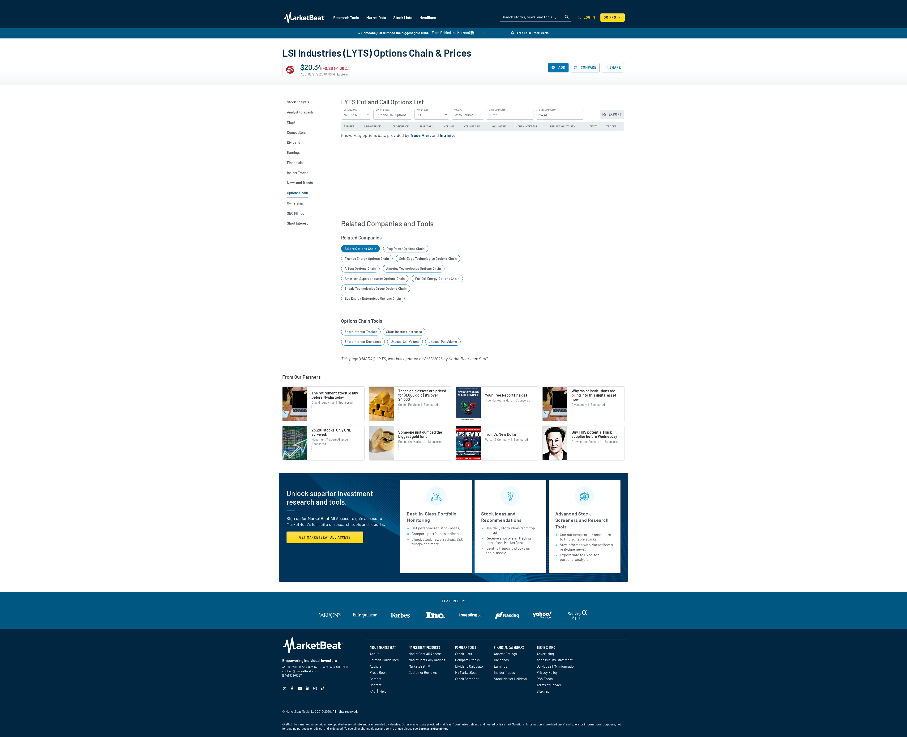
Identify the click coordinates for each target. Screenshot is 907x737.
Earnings (500, 666)
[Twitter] (285, 688)
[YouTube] (301, 688)
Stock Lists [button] (402, 17)
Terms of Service (549, 685)
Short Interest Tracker (361, 332)
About (374, 654)
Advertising (545, 654)
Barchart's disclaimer (433, 728)
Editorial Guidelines (384, 660)
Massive (394, 724)
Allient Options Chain (360, 268)
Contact (375, 685)
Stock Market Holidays (510, 679)
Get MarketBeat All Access (325, 537)
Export (615, 114)
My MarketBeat (466, 672)
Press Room (379, 672)
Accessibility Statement (555, 660)
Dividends (501, 660)
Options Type (382, 110)
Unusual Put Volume (442, 341)
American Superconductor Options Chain (375, 278)
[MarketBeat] (304, 17)
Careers (375, 679)
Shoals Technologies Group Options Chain (376, 288)
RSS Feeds (545, 679)
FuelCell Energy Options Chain (437, 278)
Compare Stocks (467, 660)
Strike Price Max (547, 110)
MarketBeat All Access (425, 654)
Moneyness (422, 110)
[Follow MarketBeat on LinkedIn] (308, 688)
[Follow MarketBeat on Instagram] (316, 688)
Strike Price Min (497, 110)
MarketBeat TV (419, 666)
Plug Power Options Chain (406, 249)
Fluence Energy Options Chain (367, 258)
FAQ (372, 691)
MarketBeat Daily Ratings (427, 660)
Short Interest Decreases (363, 341)
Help (383, 691)
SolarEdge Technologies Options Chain (428, 258)
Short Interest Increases (404, 332)
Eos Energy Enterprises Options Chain (373, 298)
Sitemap (543, 691)
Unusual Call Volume (405, 341)
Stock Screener (467, 679)
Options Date (350, 110)
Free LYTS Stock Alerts (532, 33)
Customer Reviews (423, 672)
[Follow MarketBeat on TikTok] (323, 688)
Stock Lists (463, 654)
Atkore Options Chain (360, 249)
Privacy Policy (547, 672)
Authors (375, 666)
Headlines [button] (427, 17)
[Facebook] (293, 688)
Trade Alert (420, 135)
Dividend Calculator (469, 666)
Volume (458, 110)
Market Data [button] (376, 17)
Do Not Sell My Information (556, 666)
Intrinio (447, 135)
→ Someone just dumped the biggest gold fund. (393, 33)
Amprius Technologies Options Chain (413, 268)
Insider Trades (504, 672)
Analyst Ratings (505, 654)
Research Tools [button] (346, 17)
